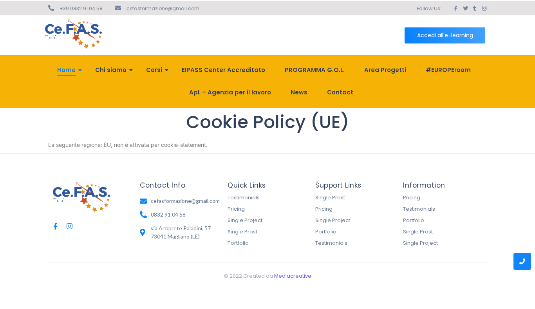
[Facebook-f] (55, 226)
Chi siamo (111, 70)
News (299, 92)
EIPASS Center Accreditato (223, 70)
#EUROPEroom (448, 70)
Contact (340, 92)
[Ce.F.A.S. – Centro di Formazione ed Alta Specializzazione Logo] (73, 34)
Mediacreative (292, 276)
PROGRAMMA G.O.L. (315, 70)
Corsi (154, 70)
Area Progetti (385, 70)
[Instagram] (69, 226)
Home (66, 70)
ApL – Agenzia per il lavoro (230, 92)
